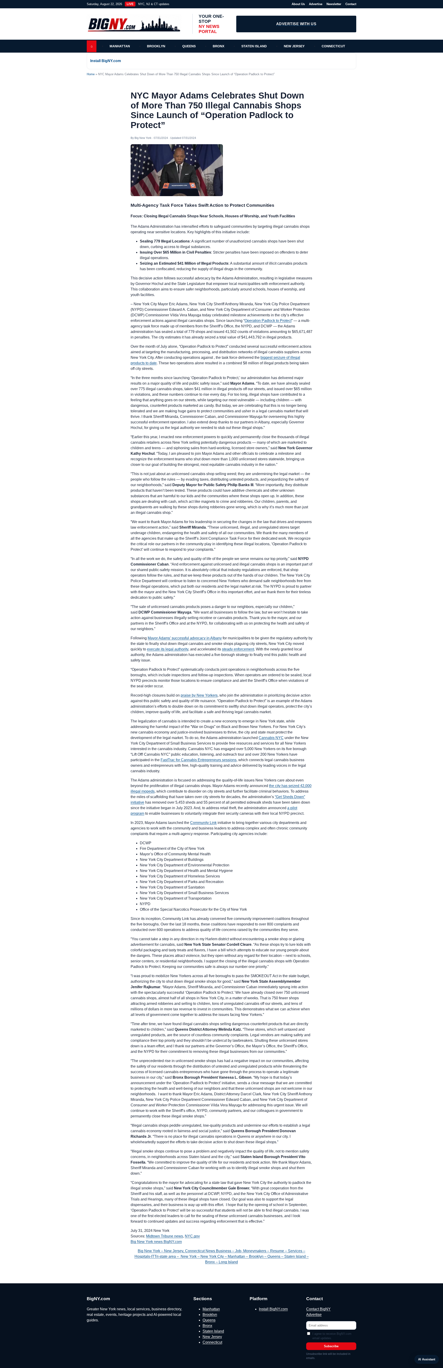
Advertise (315, 4)
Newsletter (333, 4)
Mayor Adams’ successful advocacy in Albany (185, 638)
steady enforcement (238, 649)
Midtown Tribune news (164, 1236)
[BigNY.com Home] (136, 24)
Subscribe (331, 1346)
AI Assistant (426, 1359)
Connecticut (333, 46)
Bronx (218, 46)
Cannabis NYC (271, 738)
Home (91, 74)
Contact (350, 4)
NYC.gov (192, 1236)
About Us (298, 4)
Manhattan (120, 46)
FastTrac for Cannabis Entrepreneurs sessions (198, 760)
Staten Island (254, 46)
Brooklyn (156, 46)
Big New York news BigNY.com (156, 1242)
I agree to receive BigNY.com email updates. (331, 1336)
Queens (189, 46)
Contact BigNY (318, 1309)
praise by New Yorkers (199, 695)
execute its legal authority (167, 649)
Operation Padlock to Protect (268, 321)
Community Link (203, 823)
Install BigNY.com (105, 61)
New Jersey (294, 46)
